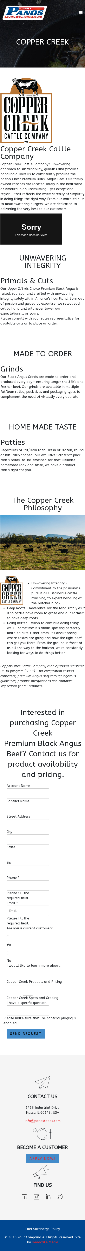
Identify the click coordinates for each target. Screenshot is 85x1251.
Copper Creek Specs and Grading (32, 998)
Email (12, 903)
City (9, 832)
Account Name (18, 786)
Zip (9, 862)
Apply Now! (42, 1159)
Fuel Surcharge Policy (42, 1229)
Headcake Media (45, 1242)
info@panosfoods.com (42, 1121)
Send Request (25, 1034)
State (11, 847)
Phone (13, 878)
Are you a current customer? (30, 928)
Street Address (18, 816)
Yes (9, 944)
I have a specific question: (27, 1003)
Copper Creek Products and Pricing (34, 982)
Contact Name (18, 801)
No (9, 961)
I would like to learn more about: (33, 966)
